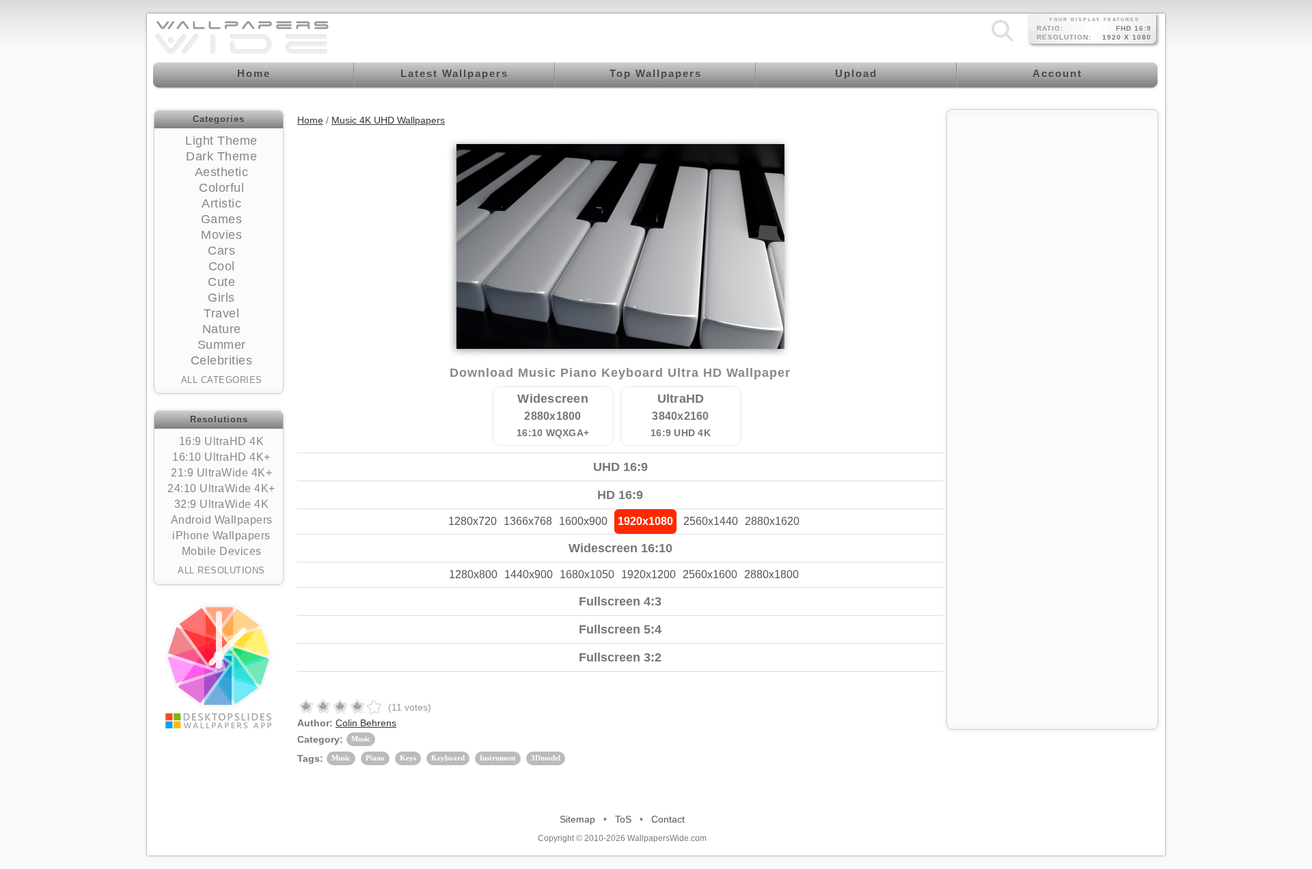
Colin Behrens (366, 722)
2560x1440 (710, 521)
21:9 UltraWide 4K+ (221, 473)
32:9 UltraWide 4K (221, 504)
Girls (221, 297)
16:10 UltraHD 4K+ (221, 457)
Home (310, 120)
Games (222, 219)
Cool (221, 266)
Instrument (498, 758)
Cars (221, 250)
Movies (221, 235)
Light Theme (221, 140)
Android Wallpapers (222, 520)
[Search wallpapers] (1002, 40)
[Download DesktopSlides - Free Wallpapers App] (218, 666)
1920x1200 (648, 574)
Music (360, 739)
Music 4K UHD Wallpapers (388, 120)
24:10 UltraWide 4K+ (221, 488)
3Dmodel (545, 758)
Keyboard (448, 758)
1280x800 (473, 574)
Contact (668, 819)
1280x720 (472, 521)
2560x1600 (710, 574)
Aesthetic (222, 172)
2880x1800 (771, 574)
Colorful (221, 188)
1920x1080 (645, 521)
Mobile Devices (222, 551)
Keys (408, 758)
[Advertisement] (1052, 202)
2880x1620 (772, 521)
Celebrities (222, 360)
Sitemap (577, 819)
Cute (221, 282)
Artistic (221, 203)
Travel (221, 313)
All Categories (221, 380)
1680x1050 (587, 574)
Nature (221, 329)
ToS (623, 819)
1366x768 (528, 521)
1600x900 (583, 521)
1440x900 (528, 574)
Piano (375, 758)
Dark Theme (221, 156)
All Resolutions (221, 570)
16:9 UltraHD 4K (221, 441)
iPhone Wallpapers (221, 535)
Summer (221, 345)
